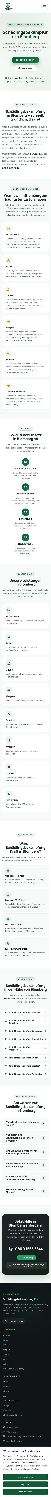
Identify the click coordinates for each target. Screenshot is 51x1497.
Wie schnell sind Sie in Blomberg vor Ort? (22, 1123)
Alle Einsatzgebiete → (12, 1415)
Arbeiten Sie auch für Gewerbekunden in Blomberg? (21, 1178)
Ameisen (6, 1359)
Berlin (5, 1381)
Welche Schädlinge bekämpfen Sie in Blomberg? (22, 1165)
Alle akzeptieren (25, 1477)
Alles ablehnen (25, 1491)
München (6, 1391)
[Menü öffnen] (44, 6)
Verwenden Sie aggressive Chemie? (19, 1191)
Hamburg (6, 1386)
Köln (4, 1396)
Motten (5, 1364)
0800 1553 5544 (27, 59)
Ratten (5, 1340)
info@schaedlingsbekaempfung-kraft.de (28, 1265)
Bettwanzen (7, 1335)
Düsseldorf (7, 1410)
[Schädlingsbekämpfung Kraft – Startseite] (8, 6)
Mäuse (5, 1344)
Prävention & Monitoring (13, 1368)
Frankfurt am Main (10, 1400)
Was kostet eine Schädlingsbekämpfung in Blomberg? (19, 1137)
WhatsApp (27, 68)
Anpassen (25, 1484)
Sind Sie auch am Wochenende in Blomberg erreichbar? (22, 1152)
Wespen (6, 1349)
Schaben (6, 1354)
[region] (25, 1472)
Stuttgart (6, 1405)
